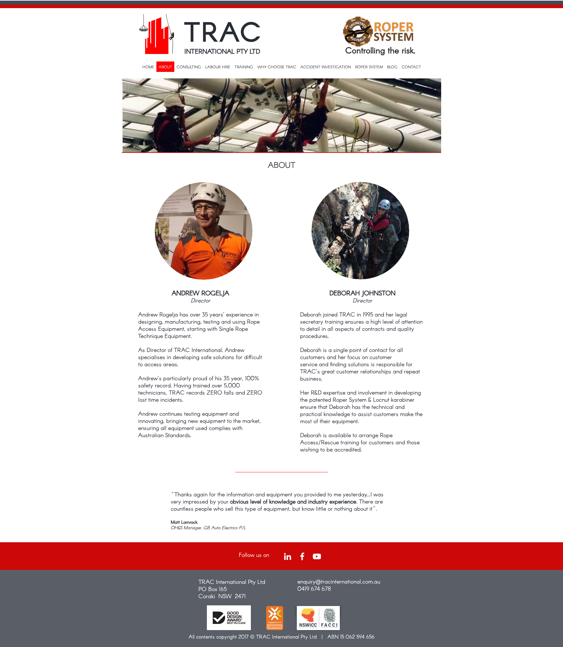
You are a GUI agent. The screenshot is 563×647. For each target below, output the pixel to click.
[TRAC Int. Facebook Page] (302, 556)
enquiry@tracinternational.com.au (338, 581)
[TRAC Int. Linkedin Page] (287, 556)
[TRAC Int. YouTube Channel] (317, 556)
